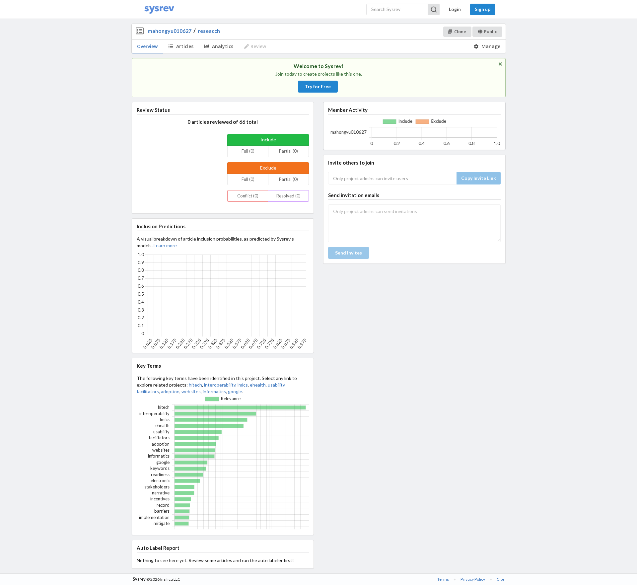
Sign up (482, 9)
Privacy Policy (472, 579)
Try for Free (318, 86)
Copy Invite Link (478, 178)
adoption (170, 391)
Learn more (165, 245)
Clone (460, 32)
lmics (243, 385)
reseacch (209, 31)
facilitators (148, 391)
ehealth (258, 385)
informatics (214, 391)
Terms (443, 579)
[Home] (159, 9)
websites (191, 391)
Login (455, 9)
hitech (195, 385)
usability (276, 385)
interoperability (220, 385)
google (235, 391)
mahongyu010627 (169, 31)
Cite (500, 579)
